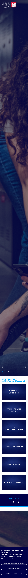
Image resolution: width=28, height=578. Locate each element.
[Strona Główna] (5, 4)
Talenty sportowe (14, 446)
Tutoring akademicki (14, 392)
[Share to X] (14, 501)
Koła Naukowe (14, 464)
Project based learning (14, 410)
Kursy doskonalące (14, 482)
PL (4, 372)
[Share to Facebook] (10, 501)
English (8, 372)
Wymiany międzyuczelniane (14, 428)
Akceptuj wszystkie (14, 573)
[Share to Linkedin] (18, 501)
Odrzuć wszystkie (14, 568)
